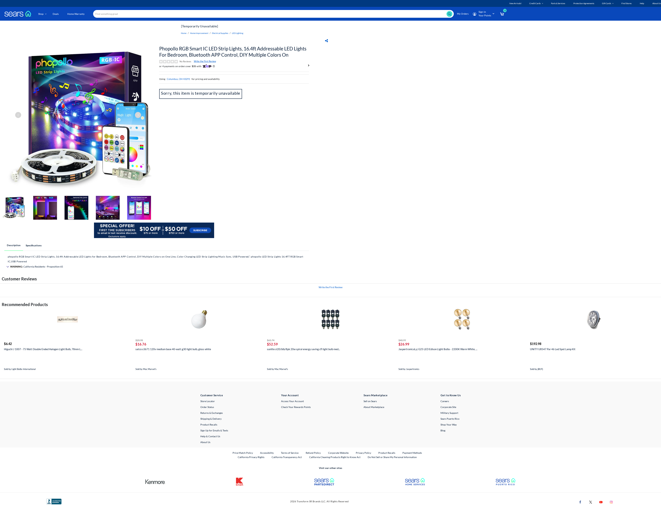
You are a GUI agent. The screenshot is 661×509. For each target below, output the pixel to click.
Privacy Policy (363, 452)
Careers (444, 401)
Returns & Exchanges (211, 412)
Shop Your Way (448, 424)
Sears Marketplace (375, 395)
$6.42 (8, 344)
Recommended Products (25, 304)
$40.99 (402, 340)
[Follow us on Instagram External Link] (611, 501)
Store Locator (207, 401)
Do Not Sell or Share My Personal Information (392, 457)
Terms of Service (289, 452)
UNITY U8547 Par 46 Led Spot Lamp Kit (552, 349)
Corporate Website (338, 452)
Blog (442, 430)
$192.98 (535, 344)
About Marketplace (374, 407)
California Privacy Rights (251, 457)
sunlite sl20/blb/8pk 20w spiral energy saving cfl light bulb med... (303, 349)
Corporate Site (448, 407)
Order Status (207, 407)
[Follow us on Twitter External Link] (590, 501)
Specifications (34, 245)
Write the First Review (205, 61)
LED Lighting (237, 33)
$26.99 (403, 344)
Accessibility (267, 452)
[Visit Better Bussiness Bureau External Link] (53, 501)
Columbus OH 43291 (178, 78)
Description (13, 245)
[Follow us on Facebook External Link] (580, 501)
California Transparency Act (287, 457)
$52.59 (272, 344)
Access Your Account (292, 401)
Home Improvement (199, 33)
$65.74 (270, 340)
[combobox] (273, 14)
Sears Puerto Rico (449, 418)
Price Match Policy (243, 452)
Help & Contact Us (210, 436)
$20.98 (139, 340)
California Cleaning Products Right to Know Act (334, 457)
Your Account (290, 395)
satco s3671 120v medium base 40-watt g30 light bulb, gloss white (173, 349)
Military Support (449, 412)
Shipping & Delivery (211, 418)
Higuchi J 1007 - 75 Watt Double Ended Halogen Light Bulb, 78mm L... (43, 349)
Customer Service (211, 395)
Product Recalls (208, 424)
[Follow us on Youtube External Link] (600, 501)
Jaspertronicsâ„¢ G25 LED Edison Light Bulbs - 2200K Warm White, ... (437, 349)
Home (183, 33)
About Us (205, 442)
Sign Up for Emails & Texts (214, 430)
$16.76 (140, 344)
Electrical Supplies (220, 33)
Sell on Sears (370, 401)
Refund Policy (313, 452)
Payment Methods (412, 452)
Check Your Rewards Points (296, 407)
